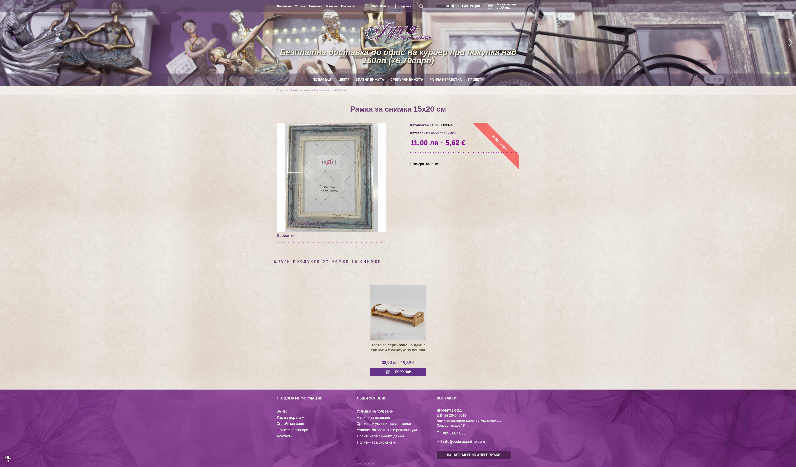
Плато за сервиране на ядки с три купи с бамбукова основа (398, 347)
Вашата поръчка (506, 6)
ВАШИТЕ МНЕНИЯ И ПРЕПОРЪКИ (473, 455)
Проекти (476, 80)
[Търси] (421, 6)
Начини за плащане (373, 417)
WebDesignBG (366, 463)
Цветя (344, 80)
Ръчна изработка (446, 80)
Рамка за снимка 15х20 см (330, 90)
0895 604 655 (380, 6)
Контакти (348, 6)
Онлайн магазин (290, 423)
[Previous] (5, 43)
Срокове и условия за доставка (384, 423)
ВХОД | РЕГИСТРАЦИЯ (463, 6)
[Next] (791, 43)
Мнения (331, 6)
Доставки (284, 6)
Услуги (300, 6)
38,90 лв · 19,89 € (398, 362)
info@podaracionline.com (464, 441)
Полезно (315, 6)
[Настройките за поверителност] (8, 459)
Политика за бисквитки (376, 442)
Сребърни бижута (406, 80)
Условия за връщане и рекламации (387, 430)
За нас (282, 411)
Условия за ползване (375, 411)
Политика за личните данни (380, 436)
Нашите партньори (292, 430)
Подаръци (322, 80)
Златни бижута (370, 80)
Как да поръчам (290, 417)
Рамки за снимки (301, 90)
